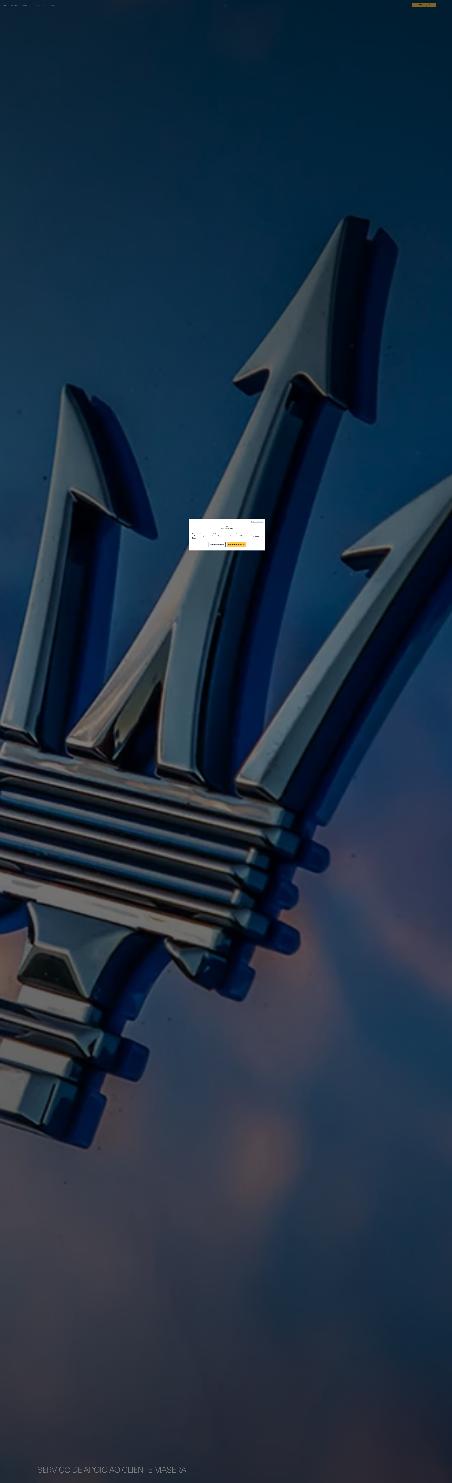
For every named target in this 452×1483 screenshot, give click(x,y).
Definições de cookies (217, 544)
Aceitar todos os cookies (236, 544)
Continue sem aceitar (257, 522)
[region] (227, 534)
